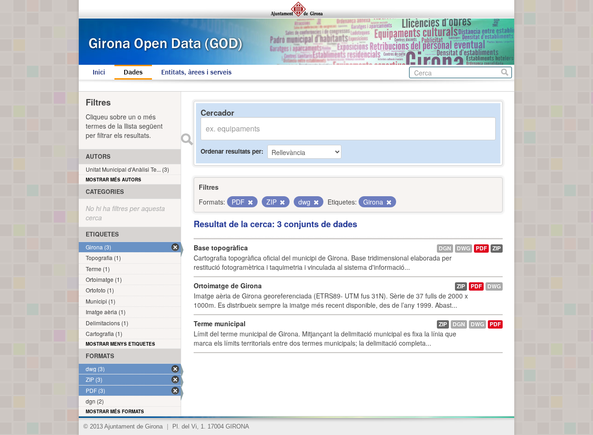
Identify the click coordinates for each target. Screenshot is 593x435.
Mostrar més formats (115, 411)
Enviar (187, 139)
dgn (445, 248)
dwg (463, 248)
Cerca (505, 72)
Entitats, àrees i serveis (196, 72)
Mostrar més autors (113, 179)
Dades (133, 72)
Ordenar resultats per (231, 151)
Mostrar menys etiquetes (120, 344)
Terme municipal (220, 323)
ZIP (496, 248)
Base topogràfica (221, 247)
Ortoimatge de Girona (228, 285)
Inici (99, 72)
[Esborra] (249, 202)
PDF (481, 248)
